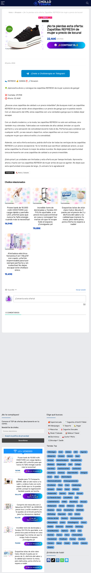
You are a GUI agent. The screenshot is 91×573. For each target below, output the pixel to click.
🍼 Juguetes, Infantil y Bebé (75, 422)
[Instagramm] (57, 560)
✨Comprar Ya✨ (67, 45)
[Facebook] (48, 560)
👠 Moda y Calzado (22, 173)
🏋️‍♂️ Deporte (66, 426)
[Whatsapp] (62, 560)
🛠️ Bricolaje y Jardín (56, 441)
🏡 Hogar (77, 426)
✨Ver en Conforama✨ (32, 496)
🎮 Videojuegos (54, 426)
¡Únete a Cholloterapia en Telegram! (48, 73)
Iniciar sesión (81, 290)
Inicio (11, 12)
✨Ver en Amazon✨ (33, 471)
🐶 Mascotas (53, 430)
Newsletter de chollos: (10, 427)
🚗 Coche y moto (68, 437)
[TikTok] (53, 560)
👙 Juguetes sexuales (69, 430)
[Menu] (3, 3)
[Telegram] (66, 560)
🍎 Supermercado (55, 422)
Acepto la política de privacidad (17, 436)
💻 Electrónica (53, 437)
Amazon (18, 12)
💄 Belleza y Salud (72, 433)
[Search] (87, 3)
